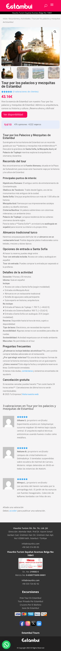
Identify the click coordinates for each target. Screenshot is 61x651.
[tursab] (30, 568)
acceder (13, 510)
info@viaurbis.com (30, 580)
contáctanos (27, 371)
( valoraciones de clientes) (25, 91)
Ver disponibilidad (13, 114)
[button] (55, 31)
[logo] (19, 6)
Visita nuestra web (30, 394)
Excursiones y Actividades (19, 18)
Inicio (5, 18)
